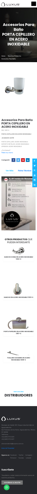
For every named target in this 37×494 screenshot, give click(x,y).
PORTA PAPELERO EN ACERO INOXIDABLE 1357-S (18, 332)
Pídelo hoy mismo (7, 152)
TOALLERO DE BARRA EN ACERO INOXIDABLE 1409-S (18, 359)
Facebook (13, 455)
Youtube (21, 458)
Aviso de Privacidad (7, 448)
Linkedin (28, 458)
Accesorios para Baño (8, 59)
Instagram (28, 455)
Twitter (21, 455)
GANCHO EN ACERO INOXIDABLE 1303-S (18, 297)
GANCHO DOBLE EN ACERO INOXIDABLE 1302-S (18, 258)
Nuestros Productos (14, 56)
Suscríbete (7, 469)
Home (3, 56)
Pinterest (13, 458)
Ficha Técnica (24, 170)
